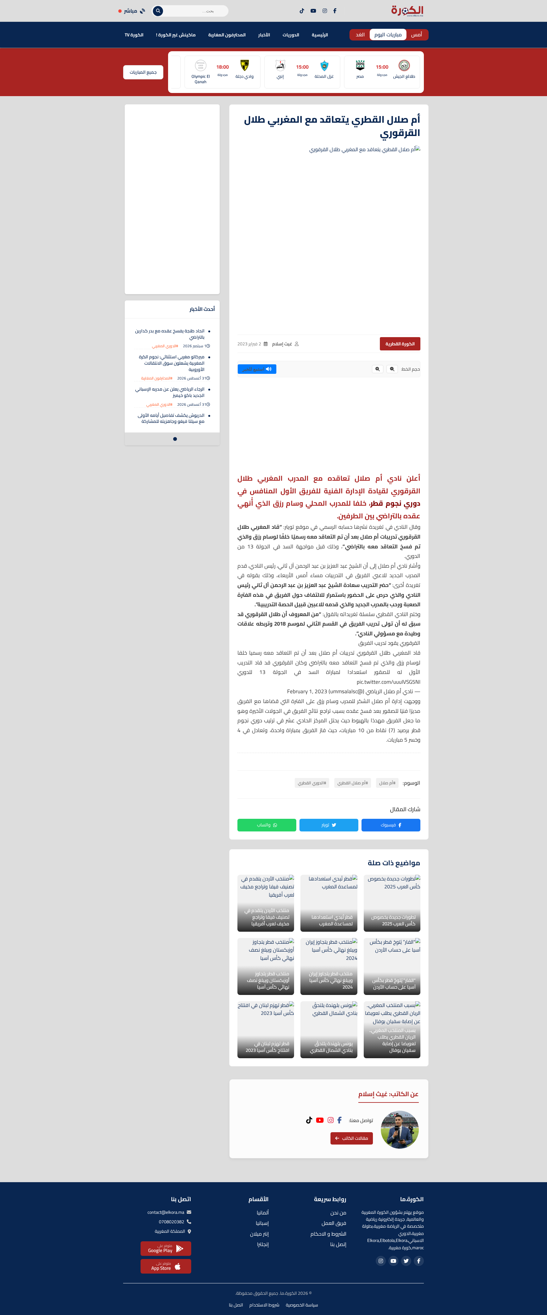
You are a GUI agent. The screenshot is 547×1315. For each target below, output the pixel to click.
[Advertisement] (328, 428)
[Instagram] (325, 11)
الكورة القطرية (400, 344)
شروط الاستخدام (264, 1304)
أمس (416, 34)
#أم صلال (387, 783)
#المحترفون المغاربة (157, 378)
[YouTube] (313, 11)
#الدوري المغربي (165, 345)
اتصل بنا (236, 1304)
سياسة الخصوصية (302, 1304)
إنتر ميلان (259, 1233)
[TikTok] (302, 11)
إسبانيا (262, 1223)
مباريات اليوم (388, 34)
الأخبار (264, 35)
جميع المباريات (143, 72)
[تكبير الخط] (377, 369)
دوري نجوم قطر (395, 503)
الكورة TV (134, 35)
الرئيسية (320, 35)
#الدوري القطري (312, 783)
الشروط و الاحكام (328, 1233)
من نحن (338, 1212)
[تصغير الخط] (392, 369)
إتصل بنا (338, 1244)
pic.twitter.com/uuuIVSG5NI (388, 682)
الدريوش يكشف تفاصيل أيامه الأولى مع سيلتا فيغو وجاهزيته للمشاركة (171, 418)
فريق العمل (334, 1223)
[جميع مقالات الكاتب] (400, 1130)
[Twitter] (406, 1261)
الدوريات (291, 35)
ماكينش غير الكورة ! (176, 35)
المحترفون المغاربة (227, 35)
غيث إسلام (282, 344)
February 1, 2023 (307, 691)
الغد (360, 34)
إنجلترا (263, 1244)
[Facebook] (334, 11)
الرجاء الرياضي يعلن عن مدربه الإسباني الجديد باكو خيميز (169, 392)
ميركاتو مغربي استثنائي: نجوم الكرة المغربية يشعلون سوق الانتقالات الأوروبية (171, 363)
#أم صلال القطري (352, 783)
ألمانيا (263, 1212)
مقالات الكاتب (355, 1138)
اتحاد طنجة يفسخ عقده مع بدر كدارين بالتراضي (169, 334)
